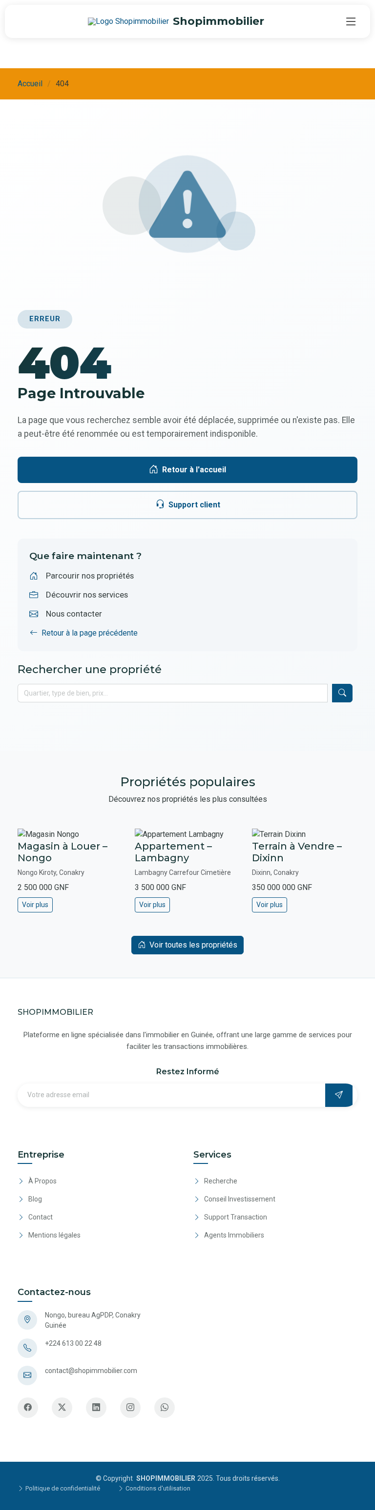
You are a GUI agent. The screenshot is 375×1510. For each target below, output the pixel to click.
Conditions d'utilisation (157, 1488)
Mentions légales (54, 1235)
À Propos (42, 1181)
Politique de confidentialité (62, 1488)
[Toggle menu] (351, 21)
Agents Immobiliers (234, 1235)
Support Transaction (235, 1217)
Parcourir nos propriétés (90, 576)
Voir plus (35, 905)
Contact (40, 1217)
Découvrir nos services (87, 595)
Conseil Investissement (239, 1199)
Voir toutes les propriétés (193, 944)
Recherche (220, 1181)
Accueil (30, 83)
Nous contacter (74, 614)
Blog (35, 1199)
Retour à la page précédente (90, 633)
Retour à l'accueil (194, 469)
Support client (194, 504)
